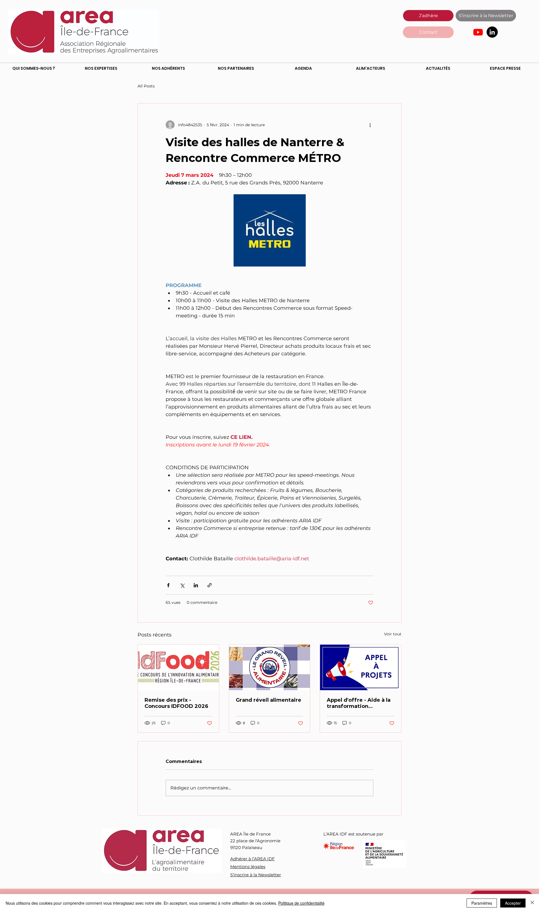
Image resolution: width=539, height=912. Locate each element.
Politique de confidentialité (301, 903)
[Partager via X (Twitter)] (182, 585)
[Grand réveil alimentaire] (269, 667)
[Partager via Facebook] (168, 585)
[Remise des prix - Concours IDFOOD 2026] (178, 667)
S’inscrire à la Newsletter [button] (255, 874)
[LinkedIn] (492, 32)
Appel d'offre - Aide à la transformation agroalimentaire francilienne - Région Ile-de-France (360, 703)
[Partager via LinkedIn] (195, 585)
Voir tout (392, 633)
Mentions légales (247, 866)
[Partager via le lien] (209, 585)
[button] (486, 15)
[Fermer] (532, 903)
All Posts (146, 86)
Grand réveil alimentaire (269, 700)
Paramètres (481, 903)
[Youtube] (478, 32)
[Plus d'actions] (370, 124)
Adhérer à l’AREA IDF (252, 858)
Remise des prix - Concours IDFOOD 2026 (176, 703)
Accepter (513, 903)
